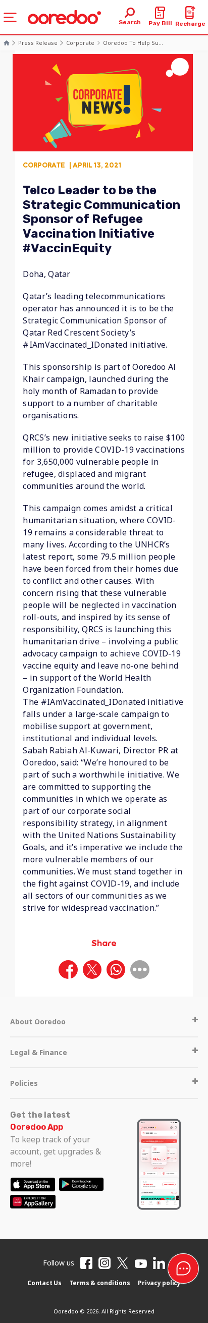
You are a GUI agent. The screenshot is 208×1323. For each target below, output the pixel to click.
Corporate (80, 42)
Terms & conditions (100, 1283)
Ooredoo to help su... (133, 42)
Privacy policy (159, 1283)
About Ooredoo (38, 1021)
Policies (24, 1083)
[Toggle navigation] (10, 17)
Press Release (38, 42)
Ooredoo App (36, 1127)
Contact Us (44, 1283)
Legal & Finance (38, 1052)
